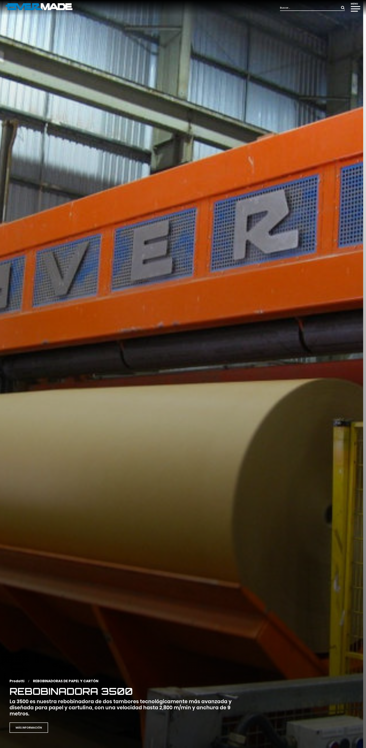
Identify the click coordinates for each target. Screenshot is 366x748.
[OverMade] (39, 6)
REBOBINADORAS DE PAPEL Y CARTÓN (65, 681)
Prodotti (17, 681)
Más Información (29, 728)
